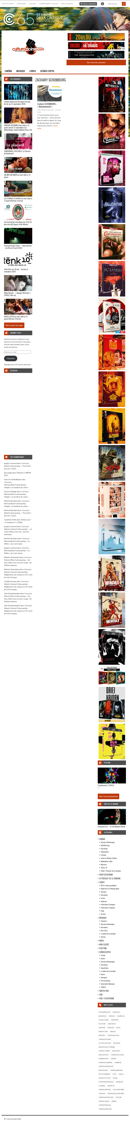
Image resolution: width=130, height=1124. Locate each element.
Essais (103, 898)
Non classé (104, 944)
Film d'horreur (104, 1074)
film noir (102, 1024)
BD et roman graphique (108, 885)
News (101, 940)
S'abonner (11, 358)
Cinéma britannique (106, 1082)
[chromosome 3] (112, 259)
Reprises (104, 864)
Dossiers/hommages (108, 924)
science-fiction (104, 1078)
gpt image (8, 473)
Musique (20, 71)
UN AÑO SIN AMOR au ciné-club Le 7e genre (17, 175)
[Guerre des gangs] (112, 443)
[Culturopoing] (28, 58)
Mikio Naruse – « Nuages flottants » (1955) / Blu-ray (17, 293)
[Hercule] (112, 627)
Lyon (114, 1074)
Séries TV (104, 867)
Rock (118, 1027)
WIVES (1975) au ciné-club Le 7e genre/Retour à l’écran (16, 317)
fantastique (103, 1070)
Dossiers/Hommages (108, 842)
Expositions (104, 968)
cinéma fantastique (106, 1097)
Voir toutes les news (14, 325)
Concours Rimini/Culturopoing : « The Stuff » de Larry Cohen (17, 466)
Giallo (121, 1074)
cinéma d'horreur (105, 1062)
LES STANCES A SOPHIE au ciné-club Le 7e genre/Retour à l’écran (18, 199)
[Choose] (112, 148)
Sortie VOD (104, 990)
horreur (118, 1062)
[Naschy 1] (112, 369)
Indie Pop (111, 1027)
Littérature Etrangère (108, 904)
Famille (113, 1031)
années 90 (116, 1012)
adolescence (104, 1055)
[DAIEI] (112, 722)
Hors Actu (104, 930)
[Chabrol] (112, 517)
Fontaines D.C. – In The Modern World (111, 826)
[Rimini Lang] (112, 685)
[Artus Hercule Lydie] (112, 590)
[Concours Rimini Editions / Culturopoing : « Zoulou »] (96, 37)
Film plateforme (106, 874)
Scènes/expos (47, 71)
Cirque (103, 955)
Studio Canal (104, 1020)
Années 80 (119, 1082)
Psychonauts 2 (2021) (106, 785)
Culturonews (21, 4)
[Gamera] (112, 480)
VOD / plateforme (106, 998)
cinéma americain (105, 1109)
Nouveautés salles (106, 861)
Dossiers (104, 891)
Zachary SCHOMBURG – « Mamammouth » (47, 105)
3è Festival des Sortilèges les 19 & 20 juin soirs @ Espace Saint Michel (18, 223)
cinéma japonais (105, 1089)
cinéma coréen (104, 1051)
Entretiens (104, 848)
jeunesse (102, 1027)
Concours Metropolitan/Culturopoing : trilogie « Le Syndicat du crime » (16, 484)
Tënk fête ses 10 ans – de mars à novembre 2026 (16, 270)
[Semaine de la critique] (65, 18)
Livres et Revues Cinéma (109, 858)
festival (119, 1097)
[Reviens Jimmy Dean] (112, 185)
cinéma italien (104, 1101)
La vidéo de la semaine (108, 933)
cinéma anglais (113, 1035)
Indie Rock (112, 1024)
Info (102, 3)
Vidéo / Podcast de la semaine (111, 870)
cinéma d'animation (106, 1066)
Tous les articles (8, 4)
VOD (101, 994)
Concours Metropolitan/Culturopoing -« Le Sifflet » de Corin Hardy (17, 541)
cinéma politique (117, 1055)
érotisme (116, 1043)
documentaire (118, 1089)
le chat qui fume (105, 1043)
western (102, 1035)
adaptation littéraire (107, 1047)
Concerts (104, 921)
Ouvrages (104, 977)
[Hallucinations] (112, 222)
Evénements (105, 851)
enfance (112, 1016)
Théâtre (103, 987)
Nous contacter (67, 4)
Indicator (116, 1051)
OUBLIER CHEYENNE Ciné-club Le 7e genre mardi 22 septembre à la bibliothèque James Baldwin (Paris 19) (18, 127)
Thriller (102, 1093)
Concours (32, 4)
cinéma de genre (105, 1039)
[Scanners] (112, 296)
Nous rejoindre (89, 4)
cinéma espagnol (116, 1070)
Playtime (103, 948)
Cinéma (8, 71)
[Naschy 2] (112, 406)
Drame (114, 1101)
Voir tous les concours (96, 62)
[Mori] (112, 664)
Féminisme (114, 1020)
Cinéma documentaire (115, 1093)
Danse (103, 958)
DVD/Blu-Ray (105, 845)
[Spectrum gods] (112, 553)
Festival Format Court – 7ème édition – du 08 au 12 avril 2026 (17, 246)
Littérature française (108, 907)
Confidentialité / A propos (49, 4)
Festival (103, 855)
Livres (32, 71)
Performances (105, 980)
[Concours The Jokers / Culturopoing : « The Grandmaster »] (96, 55)
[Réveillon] (112, 112)
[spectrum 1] (112, 758)
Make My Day (103, 1031)
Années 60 (120, 1016)
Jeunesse (104, 901)
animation (102, 1016)
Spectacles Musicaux (108, 983)
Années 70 (110, 1086)
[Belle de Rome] (112, 333)
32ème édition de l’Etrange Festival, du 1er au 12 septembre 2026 (17, 102)
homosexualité (104, 1012)
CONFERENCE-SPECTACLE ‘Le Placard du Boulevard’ (17, 152)
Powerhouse (103, 1058)
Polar (102, 910)
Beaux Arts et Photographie (110, 888)
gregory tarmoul (10, 463)
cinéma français (105, 1105)
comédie (102, 1086)
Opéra (103, 974)
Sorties (103, 914)
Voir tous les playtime (108, 796)
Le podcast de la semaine (109, 878)
